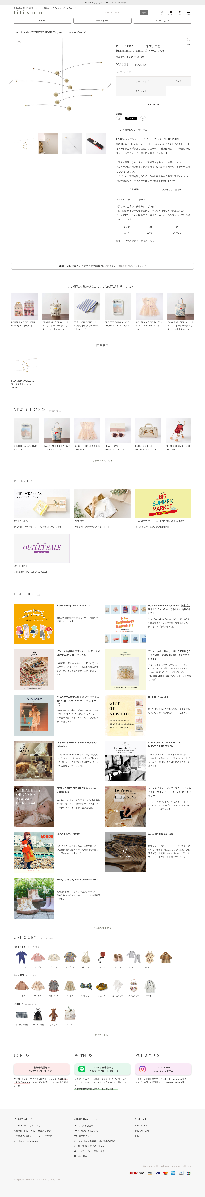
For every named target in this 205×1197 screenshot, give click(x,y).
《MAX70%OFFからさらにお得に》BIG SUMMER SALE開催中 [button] (102, 3)
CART (179, 14)
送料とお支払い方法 (88, 1130)
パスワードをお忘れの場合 (91, 1151)
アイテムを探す (162, 20)
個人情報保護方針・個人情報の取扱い (97, 1141)
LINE (137, 1136)
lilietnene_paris (171, 1082)
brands (25, 32)
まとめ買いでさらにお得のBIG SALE (152, 527)
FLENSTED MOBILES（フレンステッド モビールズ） (59, 32)
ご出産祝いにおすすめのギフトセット (92, 527)
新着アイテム (102, 20)
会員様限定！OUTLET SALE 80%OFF (31, 572)
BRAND (42, 20)
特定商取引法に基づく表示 (91, 1146)
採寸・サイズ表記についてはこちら (134, 241)
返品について (85, 1136)
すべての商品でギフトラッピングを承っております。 (39, 527)
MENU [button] (189, 14)
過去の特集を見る (102, 928)
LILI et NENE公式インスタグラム (163, 1069)
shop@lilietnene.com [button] (29, 1141)
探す (162, 14)
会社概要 (82, 1156)
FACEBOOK (141, 1125)
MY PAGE (171, 14)
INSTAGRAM (142, 1130)
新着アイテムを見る (102, 461)
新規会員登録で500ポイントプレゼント (41, 1069)
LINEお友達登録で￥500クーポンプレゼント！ (104, 1069)
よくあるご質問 (85, 1125)
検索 (144, 12)
